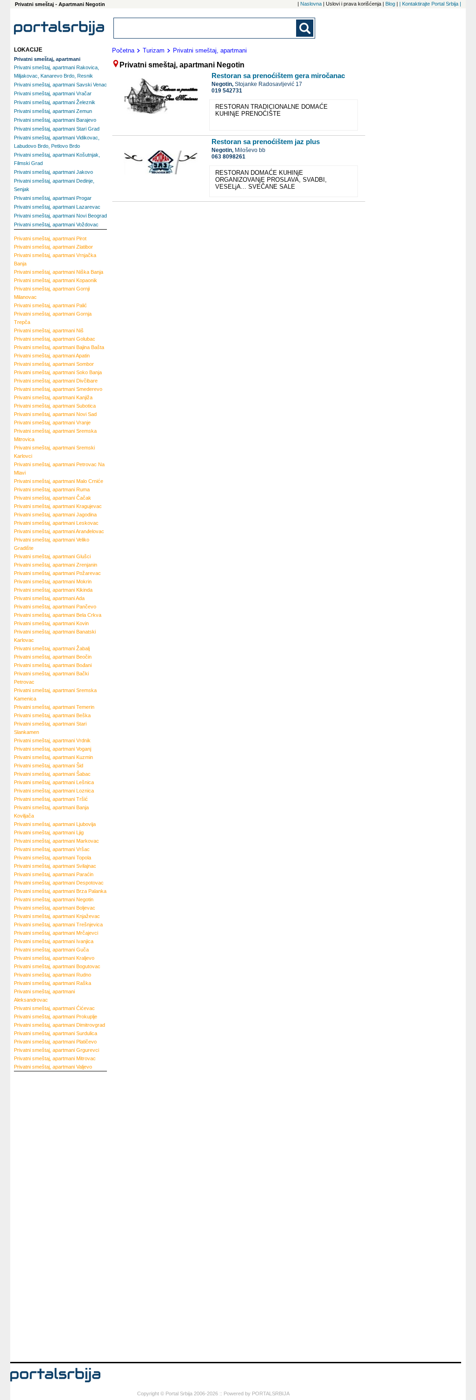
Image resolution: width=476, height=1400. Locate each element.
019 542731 (227, 90)
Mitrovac (55, 1058)
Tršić (51, 799)
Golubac (54, 339)
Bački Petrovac (51, 678)
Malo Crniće (58, 481)
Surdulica (55, 1033)
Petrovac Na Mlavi (59, 468)
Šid (48, 765)
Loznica (54, 790)
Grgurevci (56, 1050)
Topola (52, 857)
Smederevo (58, 389)
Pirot (50, 238)
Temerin (54, 707)
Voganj (52, 749)
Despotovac (59, 882)
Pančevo (55, 606)
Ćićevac (54, 1008)
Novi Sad (55, 414)
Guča (51, 949)
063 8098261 (228, 156)
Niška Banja (58, 272)
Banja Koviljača (51, 812)
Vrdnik (52, 740)
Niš (49, 330)
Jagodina (55, 514)
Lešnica (54, 782)
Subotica (55, 406)
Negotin (53, 899)
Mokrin (53, 581)
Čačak (52, 498)
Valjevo (53, 1067)
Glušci (52, 556)
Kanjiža (53, 397)
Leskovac (56, 523)
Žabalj (52, 648)
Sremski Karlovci (54, 452)
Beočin (53, 657)
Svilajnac (55, 866)
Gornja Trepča (53, 318)
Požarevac (57, 573)
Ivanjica (53, 941)
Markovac (56, 841)
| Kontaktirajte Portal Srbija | (430, 4)
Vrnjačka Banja (55, 259)
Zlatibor (53, 247)
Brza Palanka (60, 891)
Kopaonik (55, 280)
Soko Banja (58, 372)
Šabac (52, 774)
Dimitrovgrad (59, 1025)
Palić (50, 305)
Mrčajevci (56, 933)
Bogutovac (57, 966)
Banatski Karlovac (55, 636)
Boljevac (54, 908)
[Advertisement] (51, 1215)
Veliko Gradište (51, 544)
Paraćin (53, 874)
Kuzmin (53, 757)
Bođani (53, 665)
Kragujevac (58, 506)
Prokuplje (55, 1016)
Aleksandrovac (44, 996)
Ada (49, 598)
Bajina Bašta (59, 347)
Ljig (49, 832)
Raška (52, 983)
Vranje (52, 422)
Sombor (54, 364)
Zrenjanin (55, 565)
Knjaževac (57, 916)
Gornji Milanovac (52, 293)
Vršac (52, 849)
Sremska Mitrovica (55, 435)
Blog (390, 4)
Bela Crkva (57, 615)
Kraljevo (54, 958)
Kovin (51, 623)
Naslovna (311, 4)
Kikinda (53, 590)
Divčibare (56, 380)
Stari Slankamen (50, 728)
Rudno (52, 974)
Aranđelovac (59, 531)
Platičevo (55, 1041)
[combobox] (205, 28)
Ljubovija (55, 824)
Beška (52, 715)
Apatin (52, 355)
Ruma (52, 489)
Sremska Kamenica (55, 694)
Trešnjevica (58, 924)
